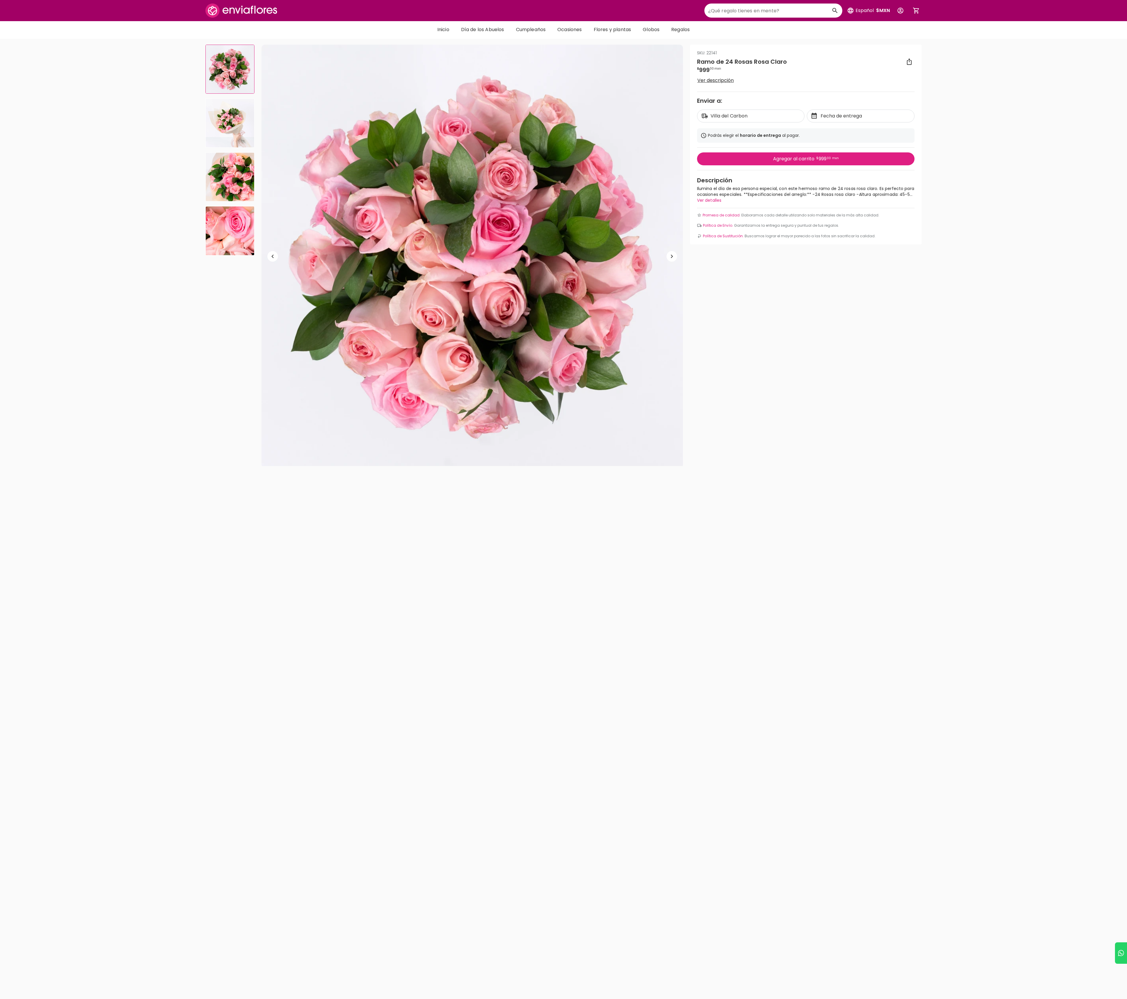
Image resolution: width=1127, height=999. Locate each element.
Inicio (443, 29)
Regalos (680, 29)
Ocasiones (569, 29)
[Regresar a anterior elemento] (272, 256)
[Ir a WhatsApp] (1121, 953)
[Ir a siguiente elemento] (672, 256)
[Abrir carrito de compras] (916, 10)
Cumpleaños (531, 29)
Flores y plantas (612, 29)
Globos (651, 29)
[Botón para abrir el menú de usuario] (900, 10)
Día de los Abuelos (482, 29)
